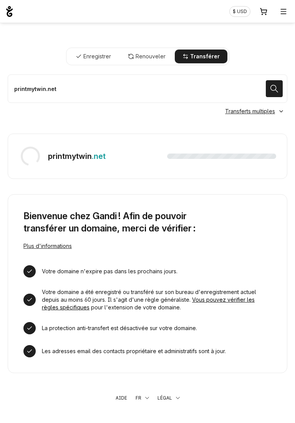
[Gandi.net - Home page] (9, 11)
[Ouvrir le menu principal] (283, 11)
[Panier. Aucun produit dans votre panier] (263, 11)
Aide (121, 398)
